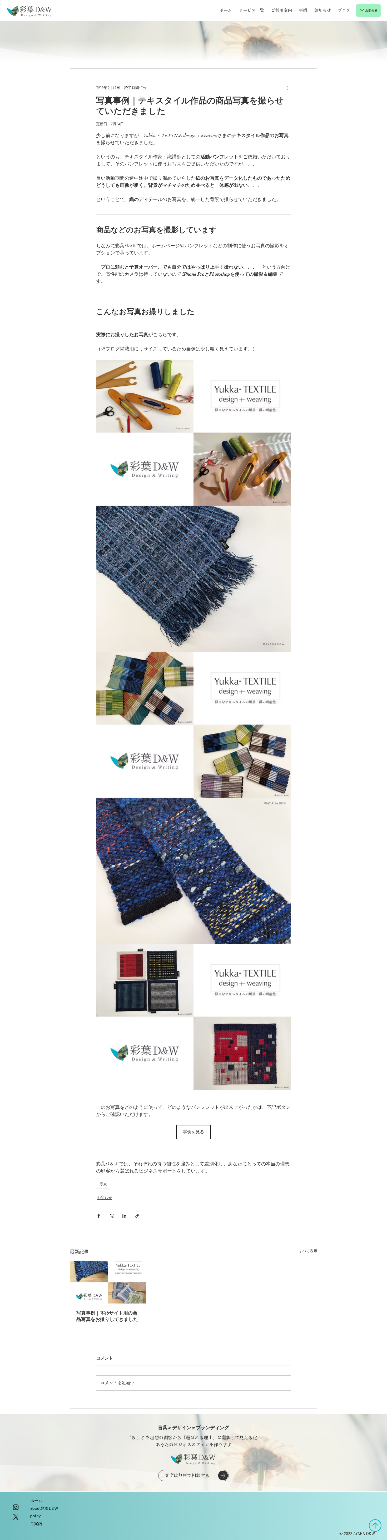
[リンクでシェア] (137, 1215)
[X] (15, 1517)
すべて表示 (308, 1251)
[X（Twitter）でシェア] (111, 1215)
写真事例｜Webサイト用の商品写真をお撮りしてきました (107, 1316)
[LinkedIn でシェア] (124, 1215)
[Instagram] (15, 1507)
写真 (103, 1184)
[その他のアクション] (288, 87)
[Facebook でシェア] (98, 1215)
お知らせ (104, 1198)
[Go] (375, 1525)
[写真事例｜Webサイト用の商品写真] (108, 1282)
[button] (251, 10)
